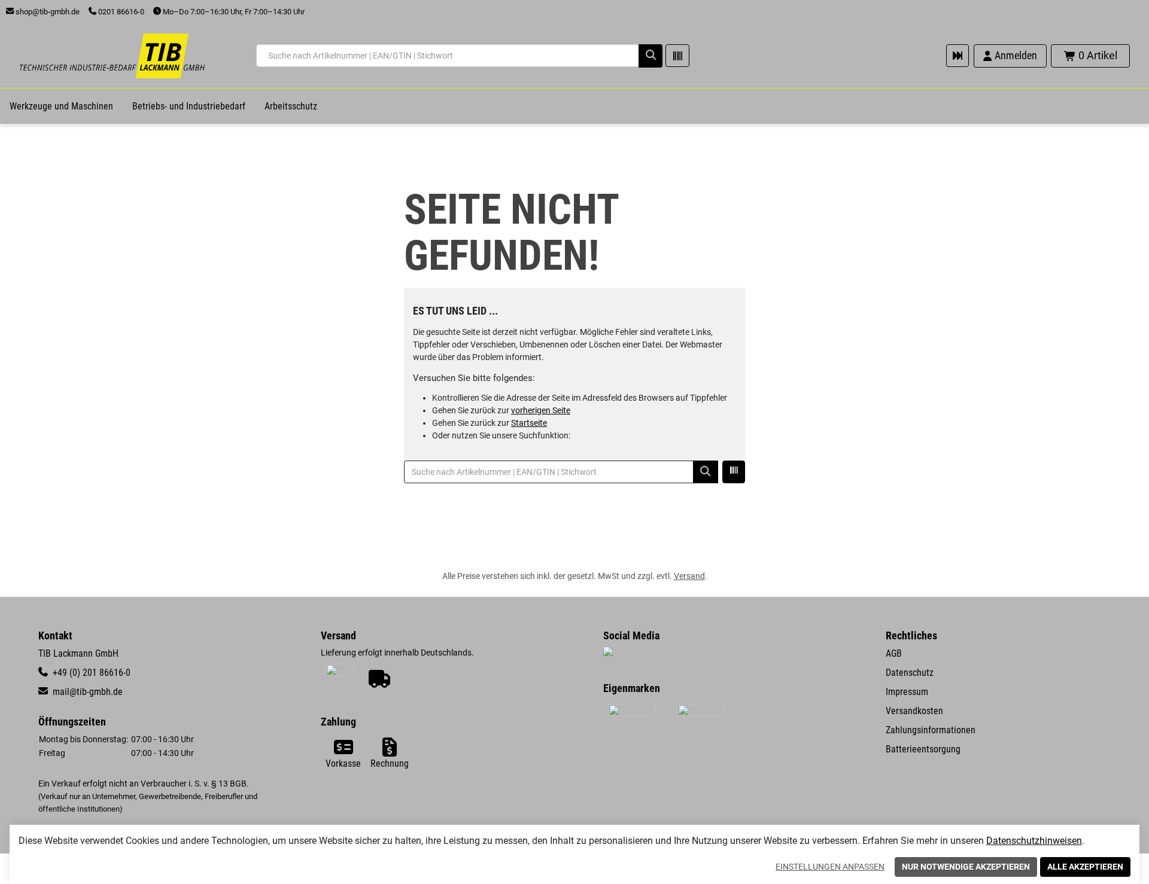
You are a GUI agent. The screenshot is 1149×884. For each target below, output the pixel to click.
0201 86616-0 (120, 11)
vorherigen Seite (540, 410)
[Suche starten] (650, 55)
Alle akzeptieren (1085, 866)
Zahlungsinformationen (930, 730)
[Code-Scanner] (677, 55)
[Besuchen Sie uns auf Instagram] (608, 652)
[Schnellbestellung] (957, 55)
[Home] (112, 55)
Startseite (529, 423)
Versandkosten (914, 711)
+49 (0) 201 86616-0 (90, 672)
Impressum (907, 691)
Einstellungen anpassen (830, 866)
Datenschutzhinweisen (1034, 840)
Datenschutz (910, 672)
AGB (894, 653)
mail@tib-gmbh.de (86, 691)
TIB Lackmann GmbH (78, 653)
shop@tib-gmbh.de (47, 11)
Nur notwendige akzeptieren (966, 866)
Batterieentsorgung (923, 749)
